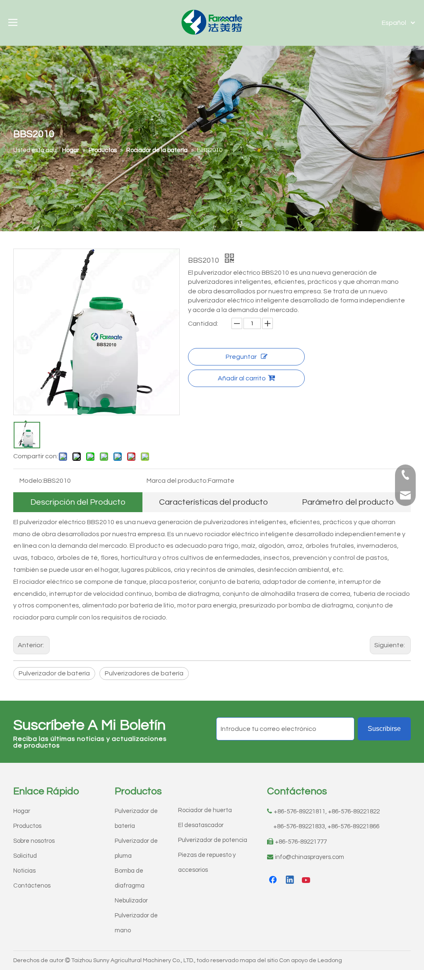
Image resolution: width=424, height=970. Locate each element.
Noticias (24, 871)
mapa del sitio (259, 960)
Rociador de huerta (205, 810)
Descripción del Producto (77, 502)
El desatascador (201, 825)
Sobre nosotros (34, 841)
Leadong (330, 960)
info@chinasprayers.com (309, 857)
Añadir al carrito (242, 378)
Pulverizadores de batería (144, 673)
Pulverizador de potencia (212, 840)
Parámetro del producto (348, 502)
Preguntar (241, 356)
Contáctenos (32, 886)
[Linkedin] (290, 880)
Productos (27, 826)
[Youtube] (306, 880)
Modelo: (31, 480)
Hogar (21, 811)
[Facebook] (273, 880)
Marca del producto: (177, 480)
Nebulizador (131, 900)
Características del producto (213, 502)
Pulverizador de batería (54, 673)
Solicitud (25, 856)
